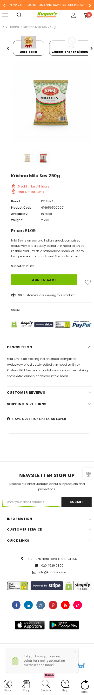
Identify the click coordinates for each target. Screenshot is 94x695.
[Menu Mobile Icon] (5, 15)
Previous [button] (8, 48)
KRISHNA (47, 201)
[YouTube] (65, 605)
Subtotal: (18, 266)
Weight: (17, 220)
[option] (47, 5)
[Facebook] (16, 605)
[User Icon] (73, 15)
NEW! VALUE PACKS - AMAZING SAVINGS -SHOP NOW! (47, 5)
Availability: (19, 214)
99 (20, 295)
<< (5, 27)
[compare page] (88, 473)
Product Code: (21, 207)
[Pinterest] (53, 605)
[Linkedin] (28, 605)
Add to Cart (44, 280)
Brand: (15, 201)
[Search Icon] (24, 15)
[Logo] (47, 15)
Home (14, 27)
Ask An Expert (55, 419)
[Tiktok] (77, 605)
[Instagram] (40, 605)
